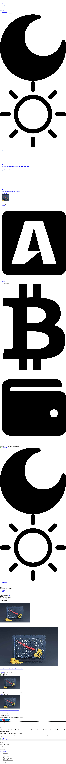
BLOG (3, 3)
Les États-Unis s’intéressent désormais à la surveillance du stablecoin (15, 166)
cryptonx (4, 169)
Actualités (1, 623)
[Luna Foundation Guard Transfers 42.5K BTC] (10, 708)
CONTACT (4, 2)
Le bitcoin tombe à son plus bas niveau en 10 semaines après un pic (9, 202)
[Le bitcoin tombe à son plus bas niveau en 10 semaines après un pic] (5, 200)
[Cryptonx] (3, 447)
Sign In (9, 595)
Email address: (2, 736)
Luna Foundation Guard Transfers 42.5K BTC (11, 669)
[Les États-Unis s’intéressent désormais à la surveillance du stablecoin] (12, 163)
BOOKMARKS (4, 12)
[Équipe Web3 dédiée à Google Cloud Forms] (15, 622)
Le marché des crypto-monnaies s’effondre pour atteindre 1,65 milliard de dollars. (11, 191)
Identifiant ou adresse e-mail (4, 744)
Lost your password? (3, 751)
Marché (3, 164)
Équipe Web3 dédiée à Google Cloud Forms (8, 690)
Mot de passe (2, 746)
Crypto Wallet (4, 441)
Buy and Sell (3, 281)
